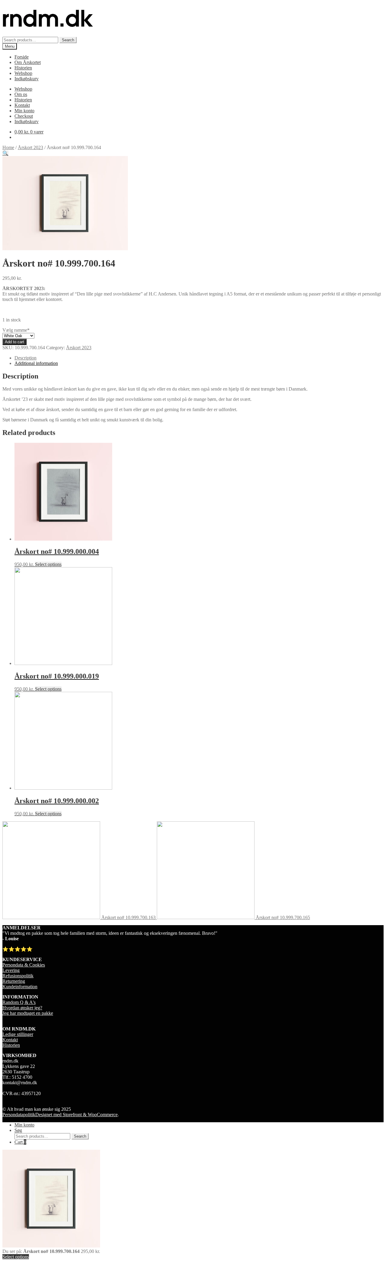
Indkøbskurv (26, 78)
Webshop (23, 73)
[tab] (199, 358)
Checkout (23, 116)
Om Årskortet (27, 62)
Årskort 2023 (30, 147)
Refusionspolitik (17, 975)
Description (25, 357)
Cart (20, 1142)
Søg (18, 1130)
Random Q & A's (19, 1002)
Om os (20, 94)
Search (68, 40)
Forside (21, 56)
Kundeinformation (19, 986)
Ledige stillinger (17, 1034)
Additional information (36, 363)
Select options (48, 564)
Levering (11, 970)
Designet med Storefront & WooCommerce (76, 1114)
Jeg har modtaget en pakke (27, 1013)
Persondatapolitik (18, 1114)
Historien (23, 67)
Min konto (24, 110)
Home (8, 147)
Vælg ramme (16, 330)
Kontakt (22, 105)
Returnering (13, 981)
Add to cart (14, 342)
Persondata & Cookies (23, 964)
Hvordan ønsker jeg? (22, 1007)
